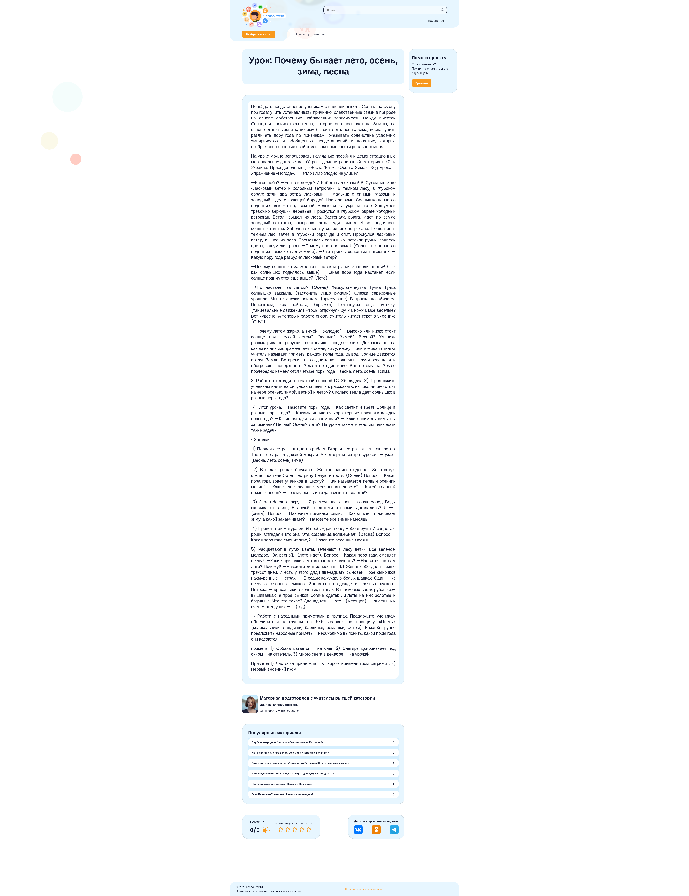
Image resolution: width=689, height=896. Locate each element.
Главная (301, 34)
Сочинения (436, 21)
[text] (308, 829)
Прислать (421, 83)
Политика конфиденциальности (364, 889)
